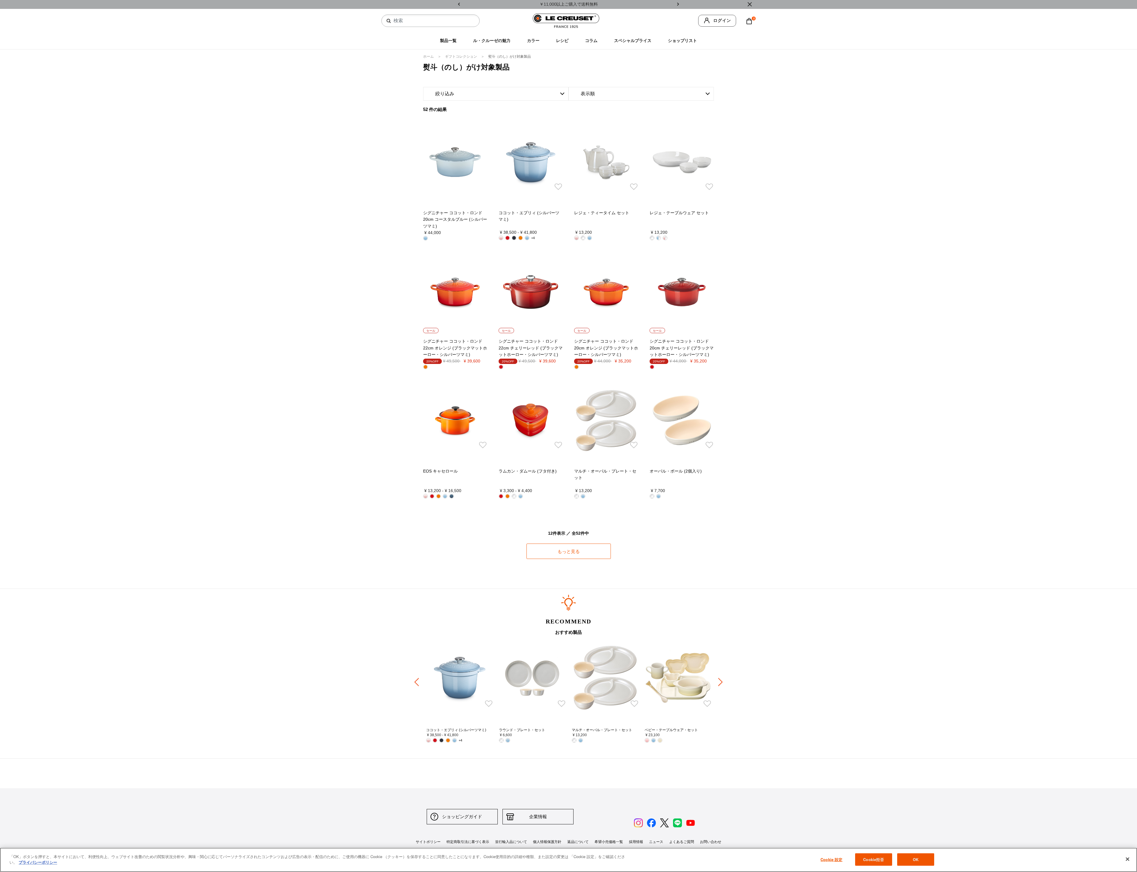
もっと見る (569, 551)
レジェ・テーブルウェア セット (679, 212)
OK (915, 859)
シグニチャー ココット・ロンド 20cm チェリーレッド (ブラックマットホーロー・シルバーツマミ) (682, 348)
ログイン (722, 20)
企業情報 (538, 816)
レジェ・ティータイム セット (601, 212)
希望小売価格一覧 (609, 842)
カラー (533, 40)
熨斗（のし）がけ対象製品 (509, 56)
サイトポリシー (428, 842)
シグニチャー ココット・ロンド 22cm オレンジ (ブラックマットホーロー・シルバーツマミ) (455, 348)
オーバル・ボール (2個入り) (676, 471)
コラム (591, 40)
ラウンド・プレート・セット (522, 730)
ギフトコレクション (461, 56)
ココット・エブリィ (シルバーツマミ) (456, 730)
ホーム (429, 56)
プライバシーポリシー (38, 862)
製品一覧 (448, 40)
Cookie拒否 (873, 859)
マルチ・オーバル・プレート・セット (602, 730)
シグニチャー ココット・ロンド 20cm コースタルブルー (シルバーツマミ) (455, 219)
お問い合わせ (710, 842)
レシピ (562, 40)
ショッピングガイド (462, 816)
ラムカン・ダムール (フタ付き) (528, 471)
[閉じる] (1127, 858)
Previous (459, 4)
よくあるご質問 (681, 842)
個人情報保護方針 (547, 842)
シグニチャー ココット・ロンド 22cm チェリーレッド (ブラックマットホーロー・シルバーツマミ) (531, 348)
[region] (568, 860)
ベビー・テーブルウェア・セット (671, 730)
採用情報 (636, 842)
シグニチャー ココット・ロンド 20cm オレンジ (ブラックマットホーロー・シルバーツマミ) (606, 348)
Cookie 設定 (831, 859)
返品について (578, 842)
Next (678, 4)
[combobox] (433, 20)
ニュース (656, 842)
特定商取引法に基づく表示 (468, 842)
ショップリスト (682, 40)
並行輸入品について (511, 842)
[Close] (750, 4)
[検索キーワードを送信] (388, 21)
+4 (533, 238)
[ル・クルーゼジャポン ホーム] (566, 20)
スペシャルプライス (632, 40)
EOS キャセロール (440, 471)
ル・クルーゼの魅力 (491, 40)
